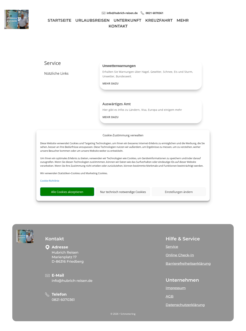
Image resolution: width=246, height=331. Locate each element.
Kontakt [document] (54, 239)
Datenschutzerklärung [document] (185, 305)
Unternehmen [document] (182, 280)
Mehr (183, 21)
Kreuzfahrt (159, 21)
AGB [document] (170, 296)
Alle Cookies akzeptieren (67, 192)
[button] (151, 75)
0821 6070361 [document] (154, 13)
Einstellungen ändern (179, 192)
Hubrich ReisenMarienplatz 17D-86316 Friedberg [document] (68, 257)
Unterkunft (127, 21)
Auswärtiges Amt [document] (116, 104)
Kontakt (118, 26)
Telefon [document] (59, 294)
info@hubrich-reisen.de (72, 281)
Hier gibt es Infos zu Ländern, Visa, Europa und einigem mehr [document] (142, 110)
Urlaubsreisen (92, 21)
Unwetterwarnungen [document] (119, 66)
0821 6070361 (63, 300)
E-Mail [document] (58, 275)
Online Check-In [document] (180, 255)
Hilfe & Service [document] (183, 239)
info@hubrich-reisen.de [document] (122, 13)
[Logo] (16, 28)
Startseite (59, 21)
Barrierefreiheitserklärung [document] (188, 263)
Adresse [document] (60, 247)
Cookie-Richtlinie (49, 180)
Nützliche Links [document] (56, 74)
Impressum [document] (176, 288)
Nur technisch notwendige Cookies (123, 192)
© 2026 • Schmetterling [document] (123, 313)
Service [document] (52, 63)
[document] (150, 83)
